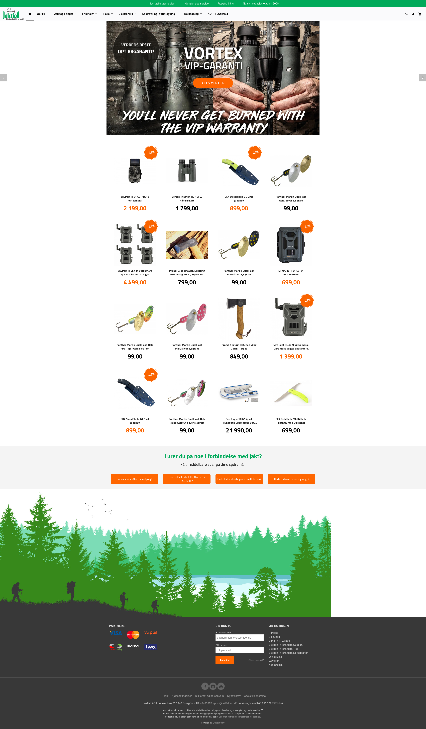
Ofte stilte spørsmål (255, 696)
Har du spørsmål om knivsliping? (134, 479)
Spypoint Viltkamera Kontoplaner (288, 653)
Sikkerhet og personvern (209, 696)
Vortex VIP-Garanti (280, 641)
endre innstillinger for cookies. (246, 716)
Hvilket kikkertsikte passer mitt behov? (239, 479)
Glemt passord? (256, 660)
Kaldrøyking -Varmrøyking (158, 14)
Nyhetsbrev (234, 696)
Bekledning (191, 14)
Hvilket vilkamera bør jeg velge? (291, 479)
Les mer (223, 716)
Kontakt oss (276, 665)
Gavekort (274, 661)
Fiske (106, 14)
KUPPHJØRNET (218, 14)
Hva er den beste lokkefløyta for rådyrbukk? (187, 479)
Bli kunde (274, 637)
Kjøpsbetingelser (182, 696)
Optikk (41, 14)
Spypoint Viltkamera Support (286, 645)
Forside (273, 633)
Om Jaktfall (275, 657)
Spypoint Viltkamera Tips (283, 649)
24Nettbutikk (219, 722)
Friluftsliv (88, 14)
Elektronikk (126, 14)
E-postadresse (223, 632)
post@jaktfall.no (223, 703)
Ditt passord (221, 645)
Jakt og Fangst (63, 14)
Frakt (165, 696)
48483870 (206, 703)
